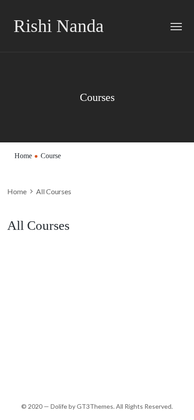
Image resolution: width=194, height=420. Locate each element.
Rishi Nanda (59, 26)
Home (23, 156)
